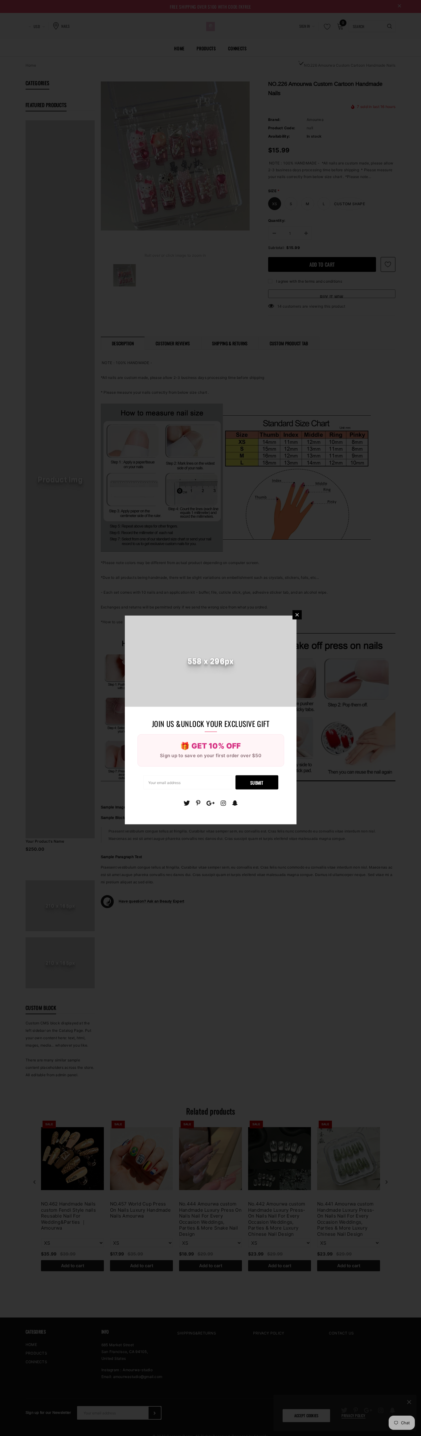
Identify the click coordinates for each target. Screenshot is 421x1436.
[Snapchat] (235, 803)
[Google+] (210, 803)
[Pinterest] (198, 803)
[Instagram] (223, 803)
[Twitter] (186, 803)
